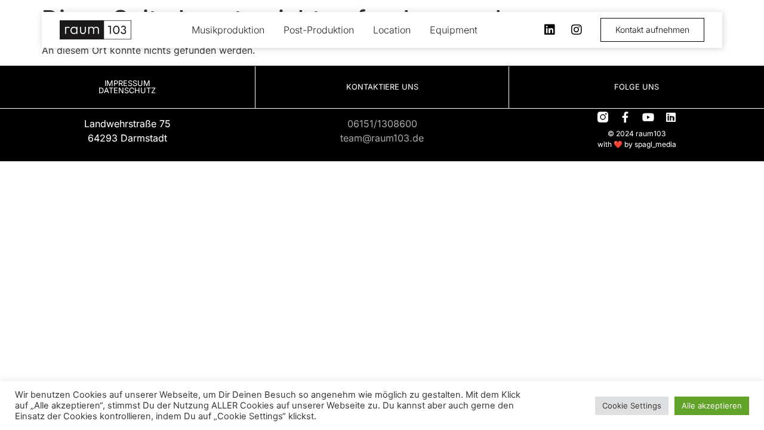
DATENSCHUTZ (127, 90)
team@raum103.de (382, 138)
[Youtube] (648, 117)
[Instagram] (577, 30)
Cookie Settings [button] (631, 405)
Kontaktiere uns (382, 86)
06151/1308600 (382, 124)
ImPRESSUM (127, 83)
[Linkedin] (550, 30)
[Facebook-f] (625, 117)
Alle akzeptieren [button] (712, 405)
